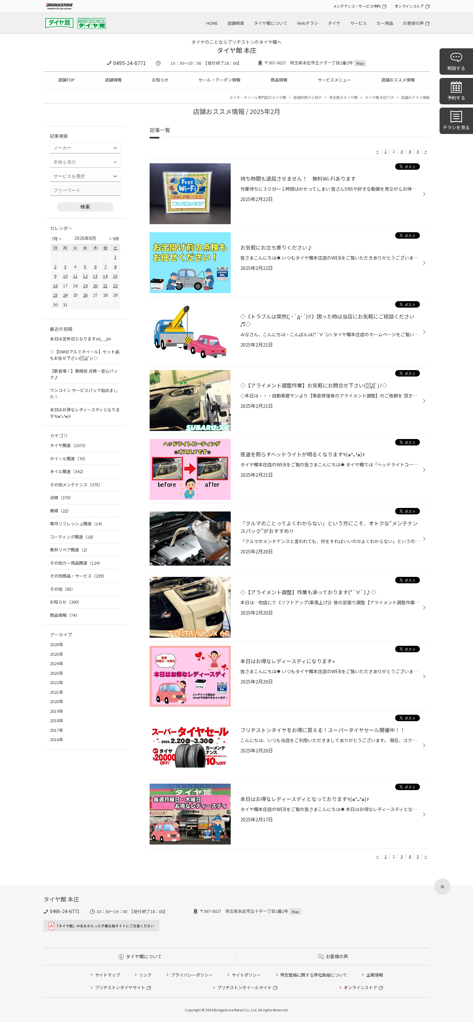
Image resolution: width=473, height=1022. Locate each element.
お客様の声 (413, 23)
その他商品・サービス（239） (78, 576)
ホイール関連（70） (69, 458)
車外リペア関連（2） (70, 550)
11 (75, 276)
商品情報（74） (64, 615)
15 (115, 276)
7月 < (56, 238)
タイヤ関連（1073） (69, 445)
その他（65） (62, 589)
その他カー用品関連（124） (76, 563)
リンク (145, 975)
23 (55, 295)
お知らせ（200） (66, 602)
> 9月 (114, 238)
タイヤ (334, 23)
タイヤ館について (270, 23)
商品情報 (279, 80)
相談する (456, 68)
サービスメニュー (334, 80)
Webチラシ (307, 23)
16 (55, 285)
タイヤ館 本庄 (236, 50)
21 (105, 285)
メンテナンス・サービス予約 (357, 6)
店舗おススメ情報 (398, 80)
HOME (212, 23)
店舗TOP (66, 80)
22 (115, 285)
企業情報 (374, 975)
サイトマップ (107, 975)
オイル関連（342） (68, 471)
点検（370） (61, 497)
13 (95, 276)
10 (65, 276)
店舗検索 (235, 23)
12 (85, 276)
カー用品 (384, 23)
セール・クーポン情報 (219, 80)
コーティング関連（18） (73, 537)
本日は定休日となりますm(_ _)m (80, 339)
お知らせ (160, 80)
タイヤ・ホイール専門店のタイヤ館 (257, 97)
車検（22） (60, 511)
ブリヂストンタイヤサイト (120, 987)
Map (360, 63)
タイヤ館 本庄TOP (379, 97)
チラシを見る (456, 127)
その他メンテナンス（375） (76, 485)
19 (85, 285)
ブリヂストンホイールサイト (244, 987)
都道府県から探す (307, 97)
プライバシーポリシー (192, 975)
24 (65, 295)
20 (95, 285)
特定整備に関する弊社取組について (313, 975)
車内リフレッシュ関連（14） (77, 524)
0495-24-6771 (129, 63)
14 (105, 276)
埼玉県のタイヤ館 (343, 97)
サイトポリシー (246, 975)
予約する (456, 97)
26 (85, 295)
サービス (358, 23)
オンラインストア (409, 6)
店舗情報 (113, 80)
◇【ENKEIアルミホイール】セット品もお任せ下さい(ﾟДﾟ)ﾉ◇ (84, 355)
